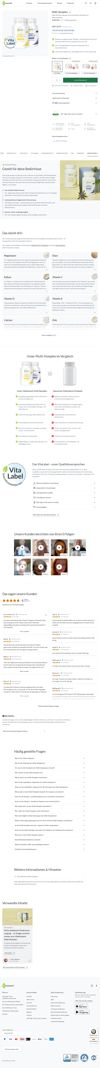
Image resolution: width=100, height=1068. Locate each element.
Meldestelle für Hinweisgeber (60, 1015)
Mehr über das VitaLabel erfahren (44, 515)
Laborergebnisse (32, 1006)
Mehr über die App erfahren (84, 1001)
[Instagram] (92, 986)
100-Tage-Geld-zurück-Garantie (37, 1018)
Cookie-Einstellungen (57, 1021)
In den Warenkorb (80, 80)
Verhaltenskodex (56, 1018)
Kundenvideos (47, 154)
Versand (29, 1002)
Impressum (54, 996)
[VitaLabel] (10, 42)
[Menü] (97, 1029)
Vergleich (24, 154)
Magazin (29, 1012)
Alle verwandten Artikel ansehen (14, 967)
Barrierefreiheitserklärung (59, 1012)
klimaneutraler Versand (67, 33)
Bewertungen (62, 154)
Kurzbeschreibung (58, 93)
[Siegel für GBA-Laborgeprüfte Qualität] (84, 1058)
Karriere (4, 1014)
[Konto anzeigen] (90, 3)
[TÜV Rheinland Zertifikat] (71, 1058)
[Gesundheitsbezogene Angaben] (69, 12)
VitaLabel (34, 154)
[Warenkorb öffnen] (95, 3)
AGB (52, 999)
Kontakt (29, 996)
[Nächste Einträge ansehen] (44, 52)
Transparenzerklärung (57, 1009)
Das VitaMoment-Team (9, 1008)
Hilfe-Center (30, 999)
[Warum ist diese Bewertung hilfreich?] (46, 615)
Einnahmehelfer (31, 1009)
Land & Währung (7, 1030)
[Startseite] (7, 3)
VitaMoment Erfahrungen (10, 1011)
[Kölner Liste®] (94, 1058)
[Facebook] (96, 986)
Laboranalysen (60, 245)
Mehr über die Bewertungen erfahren (15, 731)
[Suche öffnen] (86, 3)
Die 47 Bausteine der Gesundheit (12, 1004)
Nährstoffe (12, 154)
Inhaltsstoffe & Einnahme (60, 98)
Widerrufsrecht (55, 1006)
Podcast (29, 1015)
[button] (26, 262)
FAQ (72, 154)
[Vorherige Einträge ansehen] (40, 52)
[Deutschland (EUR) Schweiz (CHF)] (17, 1033)
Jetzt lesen (8, 953)
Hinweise (80, 154)
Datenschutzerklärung (58, 1002)
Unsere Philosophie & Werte (11, 1001)
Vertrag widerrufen (12, 1049)
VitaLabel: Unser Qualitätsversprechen (9, 997)
